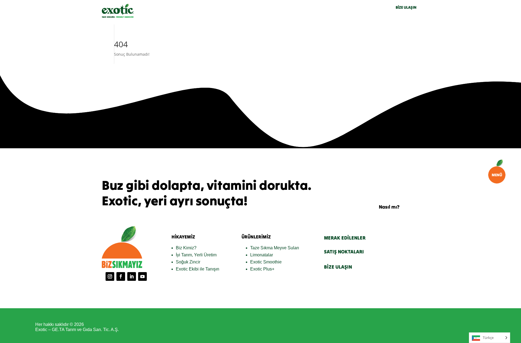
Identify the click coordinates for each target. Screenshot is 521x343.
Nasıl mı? (389, 207)
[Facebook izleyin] (120, 276)
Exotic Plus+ (262, 269)
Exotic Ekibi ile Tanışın (197, 269)
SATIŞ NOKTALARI (344, 251)
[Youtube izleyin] (142, 276)
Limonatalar (261, 255)
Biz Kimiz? (186, 248)
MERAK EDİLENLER (345, 238)
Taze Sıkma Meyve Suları (274, 248)
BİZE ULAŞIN (406, 7)
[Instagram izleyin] (110, 276)
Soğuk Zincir (188, 262)
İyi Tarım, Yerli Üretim (196, 255)
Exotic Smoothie (266, 262)
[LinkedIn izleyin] (131, 276)
